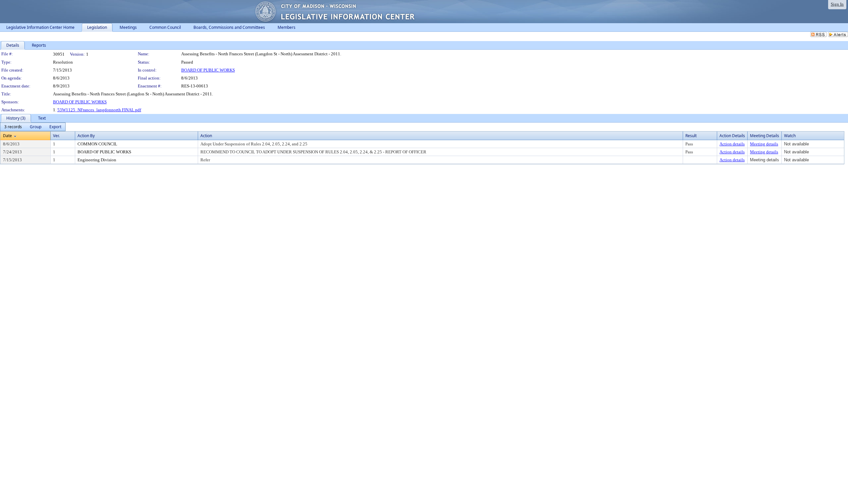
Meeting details (764, 143)
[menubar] (33, 127)
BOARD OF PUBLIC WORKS (208, 70)
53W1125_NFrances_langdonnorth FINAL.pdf (99, 109)
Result (691, 135)
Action (206, 135)
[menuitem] (13, 127)
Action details (732, 143)
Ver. (56, 135)
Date (7, 135)
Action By (86, 135)
